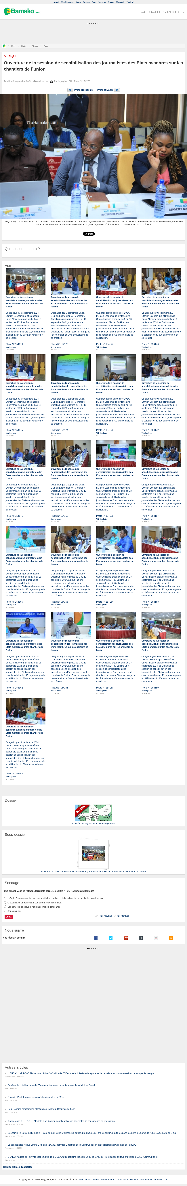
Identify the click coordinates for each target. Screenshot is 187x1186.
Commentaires (107, 1179)
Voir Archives (122, 916)
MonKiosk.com (67, 2)
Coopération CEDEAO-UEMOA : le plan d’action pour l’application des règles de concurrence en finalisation (61, 1121)
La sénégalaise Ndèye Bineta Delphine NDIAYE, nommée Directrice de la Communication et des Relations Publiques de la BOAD (72, 1145)
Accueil (56, 2)
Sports (78, 2)
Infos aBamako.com (89, 1179)
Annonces (102, 2)
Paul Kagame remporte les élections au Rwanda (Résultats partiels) (41, 1109)
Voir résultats (105, 916)
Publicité (130, 2)
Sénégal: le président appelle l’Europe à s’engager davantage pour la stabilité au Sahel (51, 1085)
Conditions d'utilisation (127, 1179)
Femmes (111, 2)
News (94, 2)
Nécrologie (120, 2)
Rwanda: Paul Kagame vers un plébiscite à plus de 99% (36, 1097)
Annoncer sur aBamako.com (154, 1179)
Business (86, 2)
